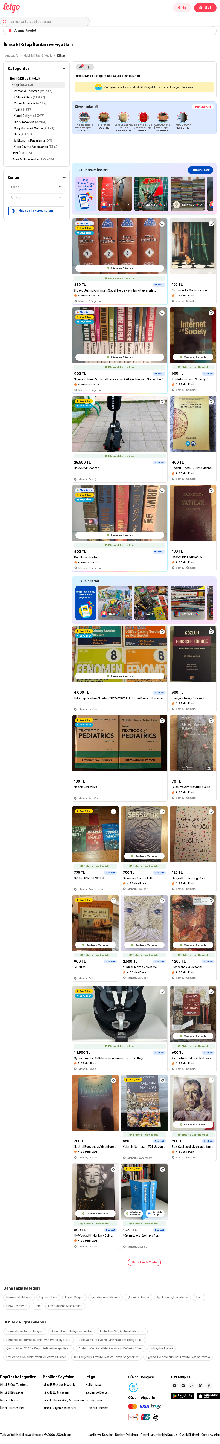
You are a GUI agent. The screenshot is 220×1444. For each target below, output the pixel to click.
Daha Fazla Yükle (144, 1262)
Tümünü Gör (202, 106)
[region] (144, 122)
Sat (208, 8)
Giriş (182, 8)
